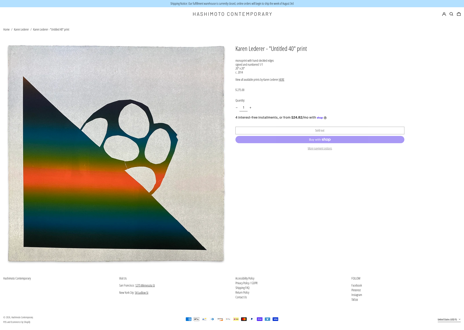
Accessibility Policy (244, 278)
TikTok (354, 300)
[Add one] (250, 108)
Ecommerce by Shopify (20, 322)
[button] (459, 14)
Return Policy (242, 292)
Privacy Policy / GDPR (246, 283)
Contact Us (241, 297)
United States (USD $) (447, 319)
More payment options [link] (320, 148)
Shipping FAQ (242, 287)
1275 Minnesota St (145, 285)
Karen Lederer (21, 29)
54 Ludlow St (141, 292)
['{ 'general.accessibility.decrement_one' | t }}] (237, 108)
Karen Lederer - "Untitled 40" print (51, 29)
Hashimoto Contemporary (17, 278)
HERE (281, 79)
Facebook (356, 285)
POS (5, 322)
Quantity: (240, 100)
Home (6, 29)
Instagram (356, 295)
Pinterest (356, 290)
